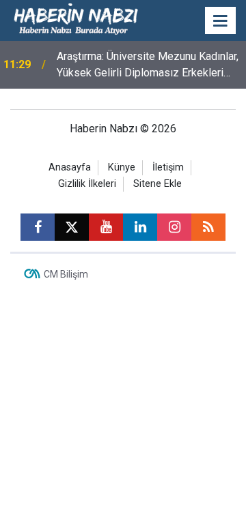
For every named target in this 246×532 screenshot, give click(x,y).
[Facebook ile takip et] (37, 227)
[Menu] (220, 21)
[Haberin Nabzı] (75, 19)
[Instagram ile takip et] (174, 227)
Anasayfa (70, 167)
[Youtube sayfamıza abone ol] (106, 227)
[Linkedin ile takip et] (140, 227)
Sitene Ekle (157, 184)
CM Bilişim (66, 274)
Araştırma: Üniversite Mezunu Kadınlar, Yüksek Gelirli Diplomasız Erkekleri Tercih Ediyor (147, 65)
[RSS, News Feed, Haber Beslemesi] (208, 227)
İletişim (168, 167)
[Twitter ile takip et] (72, 227)
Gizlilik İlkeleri (87, 184)
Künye (121, 167)
